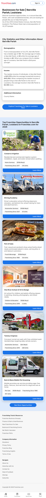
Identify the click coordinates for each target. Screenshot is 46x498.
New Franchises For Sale (10, 424)
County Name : (9, 96)
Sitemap (5, 475)
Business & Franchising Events (12, 427)
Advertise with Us (8, 466)
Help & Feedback (7, 472)
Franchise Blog (7, 448)
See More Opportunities (23, 405)
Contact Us (5, 469)
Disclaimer (5, 442)
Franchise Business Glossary (11, 418)
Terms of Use (6, 454)
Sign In (37, 3)
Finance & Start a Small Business (12, 421)
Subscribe (5, 478)
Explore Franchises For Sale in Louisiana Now (23, 107)
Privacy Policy (6, 445)
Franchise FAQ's (7, 433)
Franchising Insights (8, 451)
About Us (5, 463)
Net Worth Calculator (8, 430)
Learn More (37, 170)
